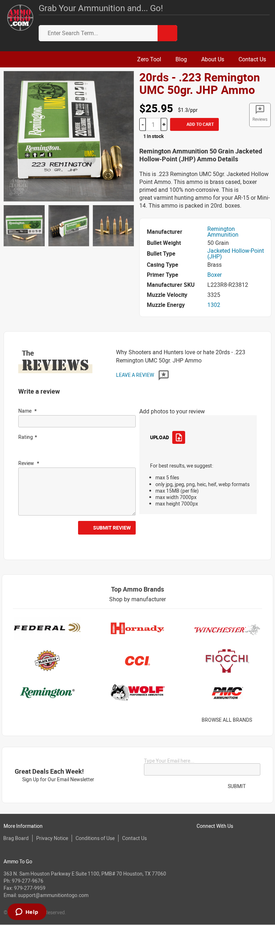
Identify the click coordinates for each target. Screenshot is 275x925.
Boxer (214, 275)
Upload (159, 437)
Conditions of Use (95, 838)
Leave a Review (135, 374)
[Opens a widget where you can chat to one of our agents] (27, 912)
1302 (213, 305)
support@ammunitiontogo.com (53, 895)
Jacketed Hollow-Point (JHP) (235, 253)
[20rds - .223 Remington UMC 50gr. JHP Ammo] (69, 135)
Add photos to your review (172, 411)
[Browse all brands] (261, 720)
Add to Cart (199, 124)
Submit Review (112, 527)
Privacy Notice (52, 838)
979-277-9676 (27, 880)
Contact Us (134, 838)
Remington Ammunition (222, 231)
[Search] (167, 33)
